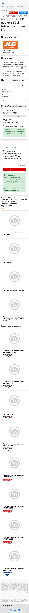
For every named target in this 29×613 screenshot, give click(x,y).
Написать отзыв (13, 12)
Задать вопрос (23, 12)
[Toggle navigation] (26, 2)
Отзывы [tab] (6, 147)
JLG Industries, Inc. (9, 50)
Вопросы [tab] (13, 147)
